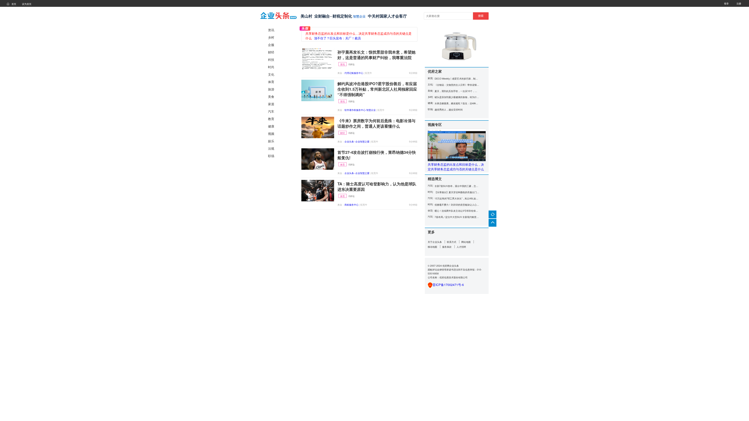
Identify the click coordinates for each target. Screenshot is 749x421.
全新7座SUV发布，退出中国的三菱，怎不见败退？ (457, 186)
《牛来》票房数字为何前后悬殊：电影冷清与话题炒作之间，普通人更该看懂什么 (376, 123)
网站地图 (466, 241)
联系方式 (451, 241)
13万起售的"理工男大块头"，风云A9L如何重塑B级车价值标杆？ (457, 198)
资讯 (271, 30)
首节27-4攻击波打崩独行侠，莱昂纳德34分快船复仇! (376, 154)
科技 (271, 59)
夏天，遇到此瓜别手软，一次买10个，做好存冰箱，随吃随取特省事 (457, 91)
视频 (271, 133)
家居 (271, 104)
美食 (271, 96)
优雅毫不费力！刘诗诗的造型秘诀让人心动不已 (457, 204)
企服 (271, 44)
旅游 (271, 89)
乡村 (271, 37)
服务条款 (447, 246)
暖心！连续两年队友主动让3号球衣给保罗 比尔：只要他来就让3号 (457, 210)
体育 (271, 82)
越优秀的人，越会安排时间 (449, 109)
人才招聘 (461, 246)
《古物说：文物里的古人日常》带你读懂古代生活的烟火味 (457, 84)
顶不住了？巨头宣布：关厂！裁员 (337, 38)
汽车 (271, 111)
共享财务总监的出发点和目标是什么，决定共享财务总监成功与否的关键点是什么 (456, 166)
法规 (271, 148)
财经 (271, 52)
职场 (271, 156)
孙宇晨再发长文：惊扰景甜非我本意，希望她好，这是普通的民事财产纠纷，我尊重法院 (376, 54)
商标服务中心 (351, 204)
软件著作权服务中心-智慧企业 (360, 109)
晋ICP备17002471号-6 (448, 284)
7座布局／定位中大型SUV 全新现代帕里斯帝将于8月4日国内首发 (457, 216)
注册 (739, 3)
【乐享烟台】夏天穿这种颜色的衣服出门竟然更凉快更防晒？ (457, 192)
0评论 (352, 64)
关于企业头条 (435, 241)
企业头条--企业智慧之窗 (356, 141)
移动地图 (432, 246)
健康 (271, 126)
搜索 (481, 15)
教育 (271, 119)
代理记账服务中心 (353, 72)
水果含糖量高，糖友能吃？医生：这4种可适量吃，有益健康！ (457, 103)
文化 (271, 74)
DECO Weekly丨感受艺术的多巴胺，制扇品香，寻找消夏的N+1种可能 (457, 78)
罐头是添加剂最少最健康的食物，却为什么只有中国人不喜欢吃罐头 (457, 97)
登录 (726, 3)
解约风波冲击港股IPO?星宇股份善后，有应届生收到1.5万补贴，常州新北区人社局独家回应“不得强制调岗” (377, 89)
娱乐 (271, 141)
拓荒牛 (368, 72)
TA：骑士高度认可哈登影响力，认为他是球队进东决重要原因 (376, 186)
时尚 (271, 67)
